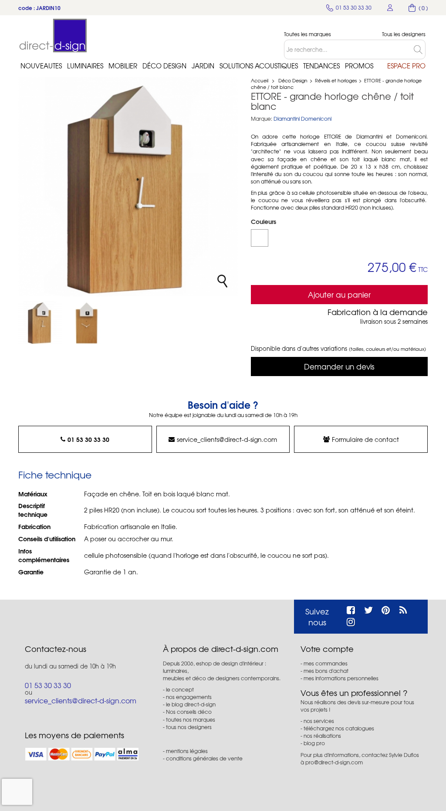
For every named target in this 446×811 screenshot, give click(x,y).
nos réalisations (322, 736)
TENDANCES (321, 66)
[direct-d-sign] (53, 35)
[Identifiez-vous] (390, 7)
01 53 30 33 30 (88, 439)
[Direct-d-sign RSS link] (403, 609)
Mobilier (122, 66)
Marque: (261, 118)
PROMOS (359, 66)
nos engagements (189, 697)
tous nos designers (189, 727)
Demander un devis (339, 366)
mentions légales (187, 751)
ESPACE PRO (406, 66)
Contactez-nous (55, 649)
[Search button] (420, 49)
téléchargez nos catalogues (339, 728)
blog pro (314, 743)
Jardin (203, 66)
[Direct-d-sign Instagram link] (351, 620)
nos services (319, 721)
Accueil (259, 80)
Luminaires (85, 66)
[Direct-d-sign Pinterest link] (386, 609)
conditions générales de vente (204, 758)
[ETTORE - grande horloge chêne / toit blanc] (40, 322)
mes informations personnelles (341, 678)
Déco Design (164, 66)
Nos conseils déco (189, 712)
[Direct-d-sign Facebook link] (351, 609)
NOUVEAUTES (41, 66)
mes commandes (326, 663)
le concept (180, 689)
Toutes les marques (307, 34)
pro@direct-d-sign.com (334, 762)
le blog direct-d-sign (191, 704)
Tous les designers (404, 34)
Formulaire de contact (365, 439)
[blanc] (259, 238)
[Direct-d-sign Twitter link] (368, 609)
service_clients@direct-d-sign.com (227, 439)
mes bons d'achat (326, 671)
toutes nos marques (190, 719)
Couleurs (264, 221)
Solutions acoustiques (259, 66)
